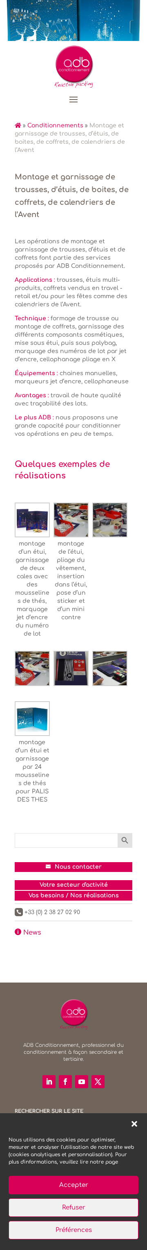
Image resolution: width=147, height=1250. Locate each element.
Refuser (73, 1207)
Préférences (74, 1230)
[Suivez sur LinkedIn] (49, 1081)
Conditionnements (55, 125)
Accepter (73, 1185)
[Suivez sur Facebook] (65, 1081)
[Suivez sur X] (98, 1081)
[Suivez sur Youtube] (81, 1081)
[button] (134, 1124)
